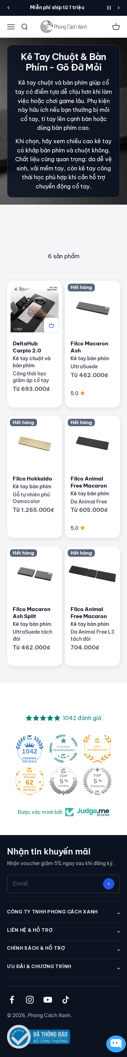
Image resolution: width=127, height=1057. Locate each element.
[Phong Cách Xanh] (63, 26)
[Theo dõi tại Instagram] (30, 999)
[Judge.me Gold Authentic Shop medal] (97, 749)
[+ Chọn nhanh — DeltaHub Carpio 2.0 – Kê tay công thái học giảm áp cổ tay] (51, 325)
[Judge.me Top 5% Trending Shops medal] (97, 781)
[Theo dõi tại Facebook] (12, 999)
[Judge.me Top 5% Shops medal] (63, 781)
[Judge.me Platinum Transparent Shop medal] (63, 749)
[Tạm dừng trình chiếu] (109, 8)
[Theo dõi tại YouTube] (48, 999)
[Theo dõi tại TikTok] (66, 999)
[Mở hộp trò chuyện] (114, 1043)
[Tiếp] (118, 8)
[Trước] (8, 8)
